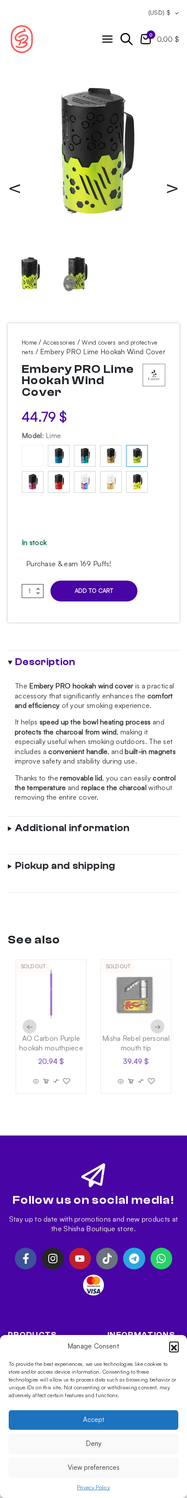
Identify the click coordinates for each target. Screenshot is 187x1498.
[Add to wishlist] (66, 1081)
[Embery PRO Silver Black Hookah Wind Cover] (32, 456)
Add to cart (94, 590)
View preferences (94, 1467)
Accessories (59, 342)
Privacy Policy (93, 1487)
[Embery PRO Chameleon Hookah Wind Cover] (85, 456)
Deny (93, 1443)
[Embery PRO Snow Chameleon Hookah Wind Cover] (85, 482)
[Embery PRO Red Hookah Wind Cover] (59, 482)
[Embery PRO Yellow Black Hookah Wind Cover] (137, 482)
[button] (174, 1346)
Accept (93, 1419)
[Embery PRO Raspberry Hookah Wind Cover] (32, 482)
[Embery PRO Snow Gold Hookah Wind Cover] (111, 482)
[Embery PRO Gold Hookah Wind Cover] (111, 456)
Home (29, 342)
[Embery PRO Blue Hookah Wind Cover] (59, 456)
